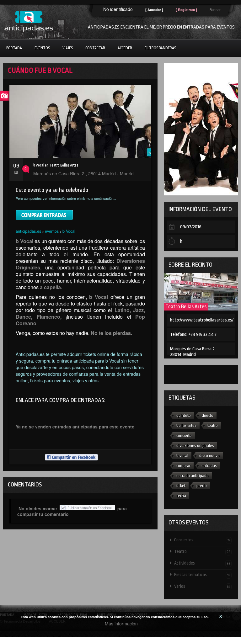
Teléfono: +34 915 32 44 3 (193, 334)
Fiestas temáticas (202, 574)
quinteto (183, 415)
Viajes (67, 48)
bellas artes (186, 425)
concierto (184, 435)
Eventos (42, 48)
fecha (181, 495)
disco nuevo (209, 455)
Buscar (215, 9)
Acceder (125, 48)
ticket (180, 485)
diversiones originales (195, 445)
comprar (183, 465)
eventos (52, 231)
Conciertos (202, 539)
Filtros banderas (160, 48)
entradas (209, 465)
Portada (14, 48)
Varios (202, 586)
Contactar (95, 48)
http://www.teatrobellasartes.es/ (201, 320)
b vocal (182, 455)
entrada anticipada (192, 475)
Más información (121, 623)
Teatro (202, 551)
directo (207, 415)
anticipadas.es (28, 231)
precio (201, 485)
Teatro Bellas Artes (185, 307)
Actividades (202, 562)
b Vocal (68, 231)
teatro (212, 425)
